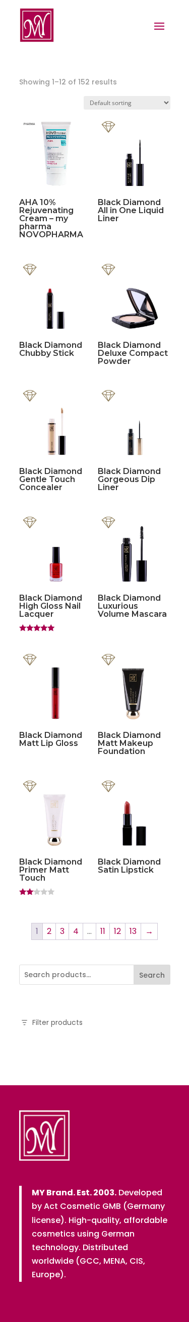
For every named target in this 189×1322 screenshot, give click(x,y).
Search (152, 975)
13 (133, 931)
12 (117, 931)
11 (102, 931)
